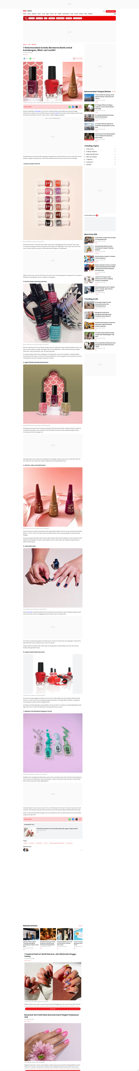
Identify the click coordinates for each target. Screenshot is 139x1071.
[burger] (115, 14)
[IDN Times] (27, 11)
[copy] (80, 107)
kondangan (37, 111)
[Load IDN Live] (100, 224)
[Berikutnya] (83, 923)
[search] (104, 11)
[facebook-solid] (73, 107)
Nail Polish (29, 612)
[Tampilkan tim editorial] (81, 850)
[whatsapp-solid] (69, 107)
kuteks (57, 113)
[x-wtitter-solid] (76, 107)
